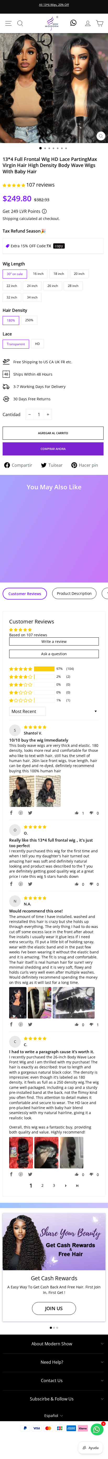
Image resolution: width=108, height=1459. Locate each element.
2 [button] (42, 1185)
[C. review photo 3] (71, 1152)
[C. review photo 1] (21, 1152)
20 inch (79, 273)
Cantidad (11, 414)
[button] (14, 185)
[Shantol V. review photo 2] (48, 791)
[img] (35, 727)
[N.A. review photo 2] (39, 1003)
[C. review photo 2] (46, 1152)
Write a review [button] (54, 641)
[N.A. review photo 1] (17, 1003)
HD (37, 344)
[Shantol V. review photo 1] (21, 791)
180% (11, 320)
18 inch (58, 273)
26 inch (52, 286)
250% (29, 320)
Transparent (16, 344)
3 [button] (54, 1185)
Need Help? (52, 1362)
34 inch (32, 297)
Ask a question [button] (54, 653)
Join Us (54, 1308)
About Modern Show (51, 1344)
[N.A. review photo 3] (74, 1003)
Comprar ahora (53, 449)
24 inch (32, 286)
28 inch (73, 286)
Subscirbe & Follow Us (52, 1399)
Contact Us (52, 1380)
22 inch (12, 286)
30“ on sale (15, 274)
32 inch (12, 297)
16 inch (38, 273)
